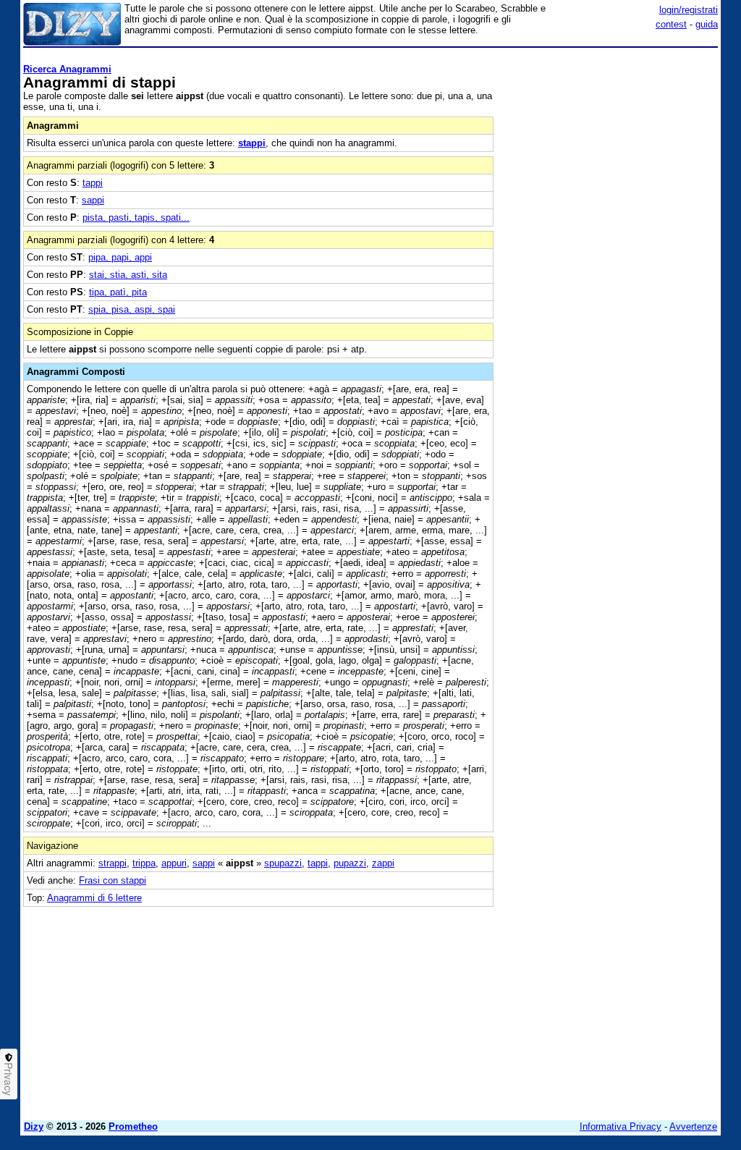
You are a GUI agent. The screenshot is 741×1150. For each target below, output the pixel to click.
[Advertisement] (609, 143)
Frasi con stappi (112, 880)
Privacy (8, 1079)
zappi (383, 863)
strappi (112, 863)
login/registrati (688, 9)
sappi (93, 200)
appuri (174, 863)
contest (671, 24)
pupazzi (350, 863)
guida (706, 24)
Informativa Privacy (620, 1126)
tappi (92, 182)
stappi (252, 143)
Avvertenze (693, 1126)
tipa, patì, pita (118, 292)
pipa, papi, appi (120, 257)
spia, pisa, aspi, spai (131, 309)
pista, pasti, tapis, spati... (136, 217)
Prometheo (133, 1126)
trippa (144, 863)
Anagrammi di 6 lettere (94, 897)
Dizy (33, 1126)
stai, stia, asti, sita (128, 274)
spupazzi (283, 863)
